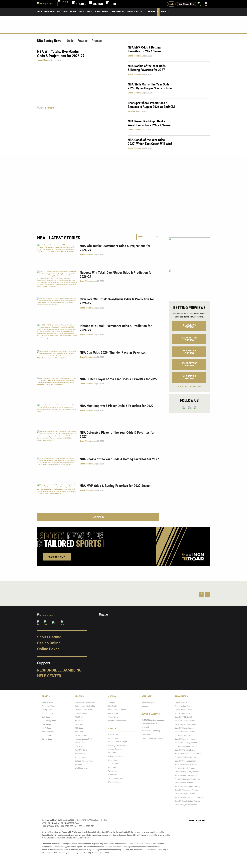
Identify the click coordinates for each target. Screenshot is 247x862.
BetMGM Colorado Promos (185, 724)
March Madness (114, 782)
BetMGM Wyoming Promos (186, 805)
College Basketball (115, 749)
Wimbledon (112, 771)
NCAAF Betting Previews (189, 338)
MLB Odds (79, 717)
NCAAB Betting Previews (189, 364)
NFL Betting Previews (189, 325)
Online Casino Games (117, 710)
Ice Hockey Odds (49, 721)
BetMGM (131, 111)
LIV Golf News (81, 713)
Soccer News (80, 754)
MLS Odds (79, 721)
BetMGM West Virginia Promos (187, 801)
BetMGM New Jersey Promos (187, 772)
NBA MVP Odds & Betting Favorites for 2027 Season (145, 49)
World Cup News (81, 768)
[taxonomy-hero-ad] (79, 130)
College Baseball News (84, 761)
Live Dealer (112, 706)
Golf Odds (46, 717)
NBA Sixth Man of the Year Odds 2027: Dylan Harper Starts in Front (150, 86)
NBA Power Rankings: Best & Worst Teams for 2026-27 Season (149, 123)
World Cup (112, 775)
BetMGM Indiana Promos (185, 732)
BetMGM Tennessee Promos (186, 790)
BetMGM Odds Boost (183, 717)
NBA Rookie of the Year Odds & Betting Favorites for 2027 (147, 68)
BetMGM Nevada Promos (185, 768)
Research (145, 727)
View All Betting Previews (189, 387)
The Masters (113, 764)
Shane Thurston (44, 60)
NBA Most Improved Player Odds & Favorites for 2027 (117, 406)
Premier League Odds (83, 739)
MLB (65, 11)
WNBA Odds (80, 743)
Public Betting (102, 11)
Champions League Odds (85, 702)
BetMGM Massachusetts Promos (188, 754)
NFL (59, 11)
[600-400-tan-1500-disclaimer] (189, 251)
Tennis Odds (47, 739)
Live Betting (46, 724)
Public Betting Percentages (152, 738)
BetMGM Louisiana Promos (186, 746)
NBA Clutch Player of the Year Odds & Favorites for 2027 (119, 379)
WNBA (89, 11)
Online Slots (113, 717)
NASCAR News (81, 750)
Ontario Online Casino (117, 721)
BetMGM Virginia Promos (185, 794)
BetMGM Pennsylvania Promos (187, 786)
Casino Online (48, 643)
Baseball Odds (48, 702)
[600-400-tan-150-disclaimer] (189, 282)
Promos (97, 41)
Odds (70, 41)
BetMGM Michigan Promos (186, 757)
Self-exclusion (147, 734)
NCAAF (73, 11)
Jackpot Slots (113, 702)
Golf (81, 11)
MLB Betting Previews (189, 377)
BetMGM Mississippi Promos (186, 761)
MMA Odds (46, 728)
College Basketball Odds (85, 706)
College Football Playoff (118, 742)
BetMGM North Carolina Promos (188, 779)
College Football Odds (84, 710)
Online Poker (48, 649)
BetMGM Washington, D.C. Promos (189, 797)
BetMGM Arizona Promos (185, 721)
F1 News (78, 764)
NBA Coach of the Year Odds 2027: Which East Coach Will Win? (150, 142)
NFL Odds (79, 728)
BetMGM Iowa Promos (184, 735)
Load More (98, 516)
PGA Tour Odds (81, 735)
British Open (113, 738)
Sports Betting (49, 637)
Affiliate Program (148, 702)
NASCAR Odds (48, 732)
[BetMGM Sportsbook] (47, 4)
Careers (145, 706)
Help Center (49, 676)
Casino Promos (181, 702)
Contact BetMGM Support (152, 723)
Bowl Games (113, 734)
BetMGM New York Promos (186, 775)
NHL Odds (79, 732)
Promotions (133, 11)
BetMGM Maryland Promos (186, 750)
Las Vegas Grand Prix (117, 745)
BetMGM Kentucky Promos (186, 743)
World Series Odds (115, 778)
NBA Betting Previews (189, 351)
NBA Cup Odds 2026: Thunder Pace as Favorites (113, 352)
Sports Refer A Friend (183, 710)
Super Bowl (112, 760)
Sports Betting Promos (184, 706)
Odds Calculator (45, 11)
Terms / (191, 820)
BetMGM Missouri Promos (185, 764)
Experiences (118, 11)
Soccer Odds (47, 735)
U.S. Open (112, 767)
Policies (200, 820)
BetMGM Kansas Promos (185, 739)
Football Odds (47, 713)
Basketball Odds (48, 706)
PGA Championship (116, 756)
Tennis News (80, 757)
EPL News (79, 746)
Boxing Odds (47, 710)
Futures (82, 41)
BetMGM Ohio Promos (184, 783)
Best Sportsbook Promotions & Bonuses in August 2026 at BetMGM (151, 105)
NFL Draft (112, 753)
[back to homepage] (63, 4)
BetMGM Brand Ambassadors (154, 720)
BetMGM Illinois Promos (184, 728)
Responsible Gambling (59, 670)
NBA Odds (79, 724)
